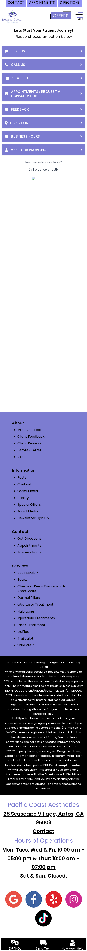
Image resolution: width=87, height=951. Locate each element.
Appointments (29, 545)
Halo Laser (25, 611)
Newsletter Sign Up (33, 518)
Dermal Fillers (28, 597)
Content (24, 484)
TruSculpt (25, 638)
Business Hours (29, 552)
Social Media (27, 491)
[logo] (12, 15)
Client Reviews (29, 443)
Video (22, 456)
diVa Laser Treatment (35, 604)
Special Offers (29, 504)
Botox (22, 579)
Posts (21, 477)
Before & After (29, 450)
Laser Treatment (31, 624)
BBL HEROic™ (27, 572)
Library (23, 497)
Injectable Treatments (36, 618)
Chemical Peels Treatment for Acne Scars (42, 588)
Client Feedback (31, 436)
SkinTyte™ (25, 645)
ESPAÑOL (15, 948)
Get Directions (29, 538)
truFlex (23, 631)
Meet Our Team (30, 429)
